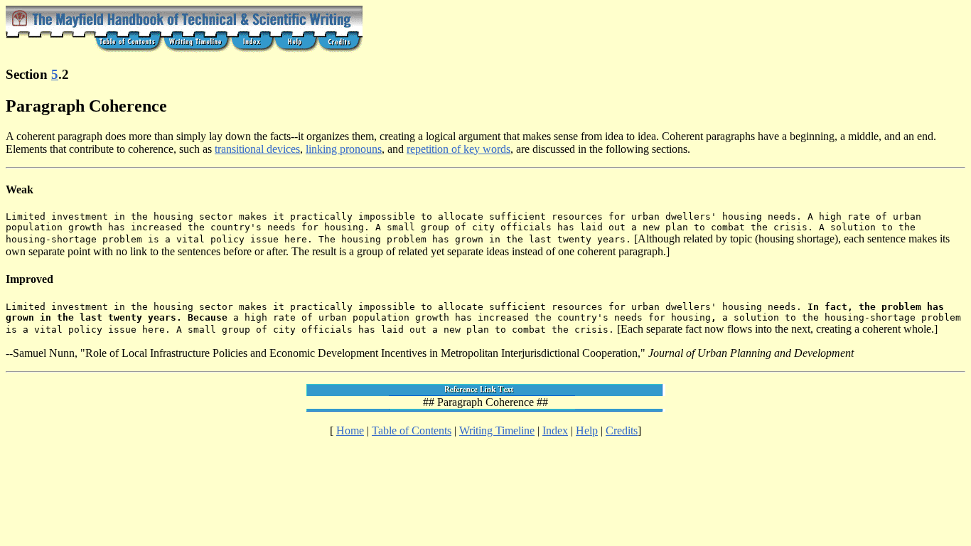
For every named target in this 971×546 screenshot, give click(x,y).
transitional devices (257, 149)
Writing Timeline (497, 430)
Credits (622, 430)
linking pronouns (344, 149)
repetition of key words (458, 149)
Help (587, 430)
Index (555, 430)
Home (350, 430)
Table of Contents (411, 430)
